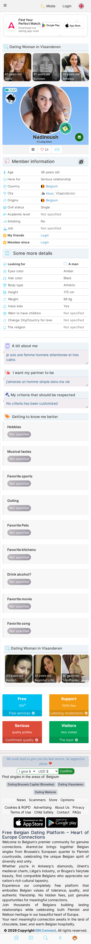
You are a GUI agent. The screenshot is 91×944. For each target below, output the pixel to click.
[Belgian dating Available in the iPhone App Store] (30, 820)
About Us (62, 807)
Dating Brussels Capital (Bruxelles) (31, 784)
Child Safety (44, 812)
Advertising (43, 807)
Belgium (52, 186)
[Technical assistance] (75, 938)
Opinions (67, 800)
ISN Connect (45, 930)
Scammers (37, 800)
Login (67, 6)
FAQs (77, 812)
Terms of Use (20, 812)
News (21, 800)
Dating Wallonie (45, 792)
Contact (63, 812)
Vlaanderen (65, 193)
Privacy (78, 807)
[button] (5, 5)
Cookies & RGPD (18, 807)
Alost (50, 193)
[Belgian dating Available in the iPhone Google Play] (62, 820)
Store (53, 800)
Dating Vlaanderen (70, 784)
